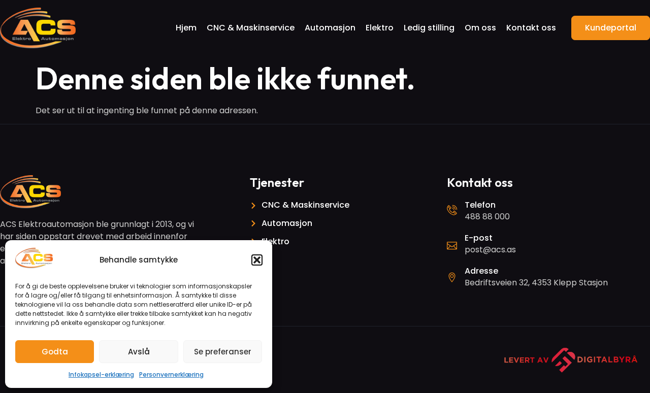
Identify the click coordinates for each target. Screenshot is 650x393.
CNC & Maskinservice (251, 28)
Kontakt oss (531, 28)
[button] (257, 260)
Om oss (480, 28)
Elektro (380, 28)
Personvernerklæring (171, 374)
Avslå (139, 351)
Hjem (186, 28)
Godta (55, 351)
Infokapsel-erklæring (101, 374)
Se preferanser (222, 351)
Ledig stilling (429, 28)
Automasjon (330, 28)
